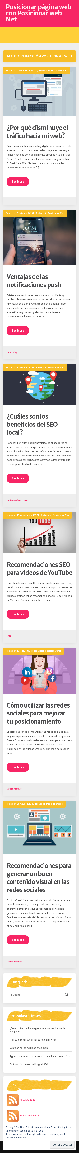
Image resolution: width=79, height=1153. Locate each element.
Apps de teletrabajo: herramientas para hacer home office (40, 1056)
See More (18, 181)
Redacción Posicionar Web (53, 70)
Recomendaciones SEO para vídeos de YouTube (39, 569)
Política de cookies (16, 1137)
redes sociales (14, 500)
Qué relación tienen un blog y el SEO (29, 1064)
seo (25, 500)
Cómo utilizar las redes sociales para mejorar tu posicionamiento (38, 713)
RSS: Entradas (27, 1099)
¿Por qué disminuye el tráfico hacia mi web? (37, 132)
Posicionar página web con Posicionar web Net (39, 13)
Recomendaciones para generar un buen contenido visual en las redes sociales (39, 878)
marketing (12, 352)
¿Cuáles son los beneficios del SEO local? (32, 424)
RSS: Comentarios (29, 1115)
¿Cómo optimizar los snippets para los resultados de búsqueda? (37, 1030)
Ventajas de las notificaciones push (34, 281)
